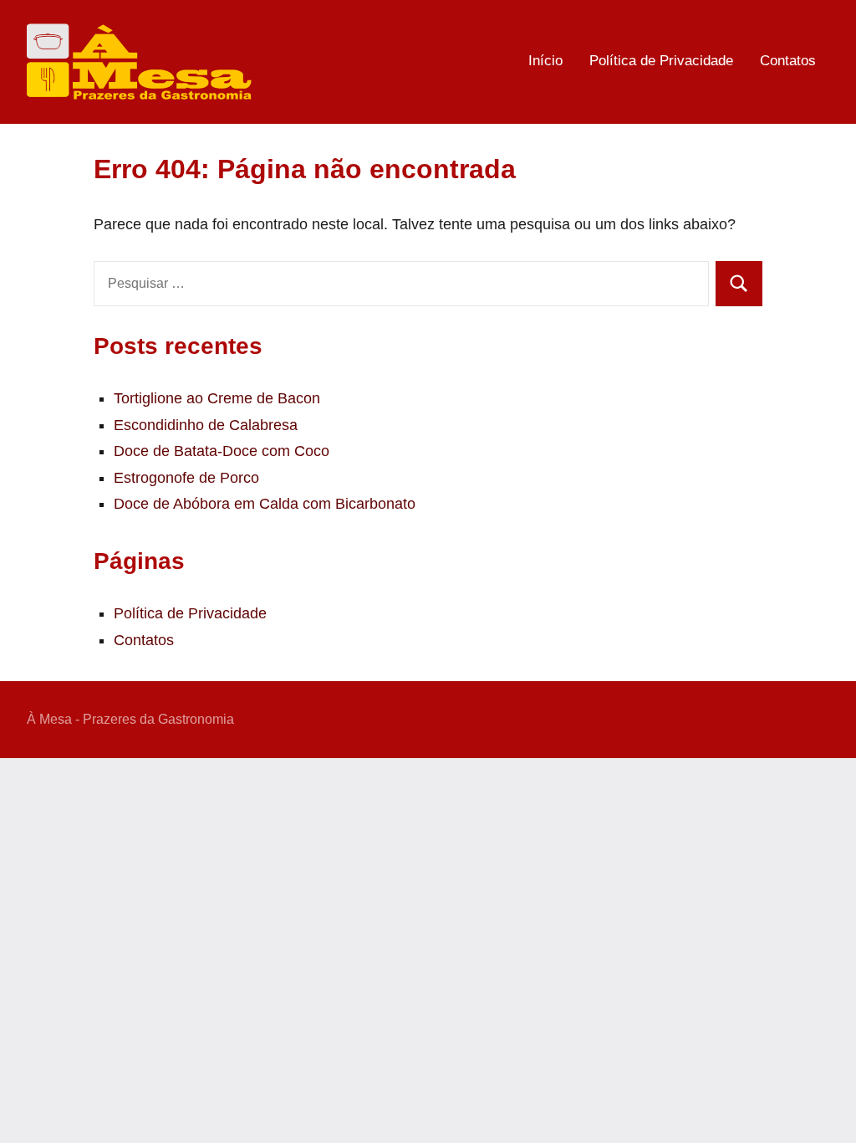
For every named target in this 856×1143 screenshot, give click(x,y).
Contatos (788, 61)
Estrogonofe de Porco (186, 477)
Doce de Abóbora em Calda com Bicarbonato (264, 503)
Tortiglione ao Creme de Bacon (217, 398)
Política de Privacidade (661, 61)
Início (545, 61)
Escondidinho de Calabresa (206, 425)
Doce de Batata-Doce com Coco (221, 451)
